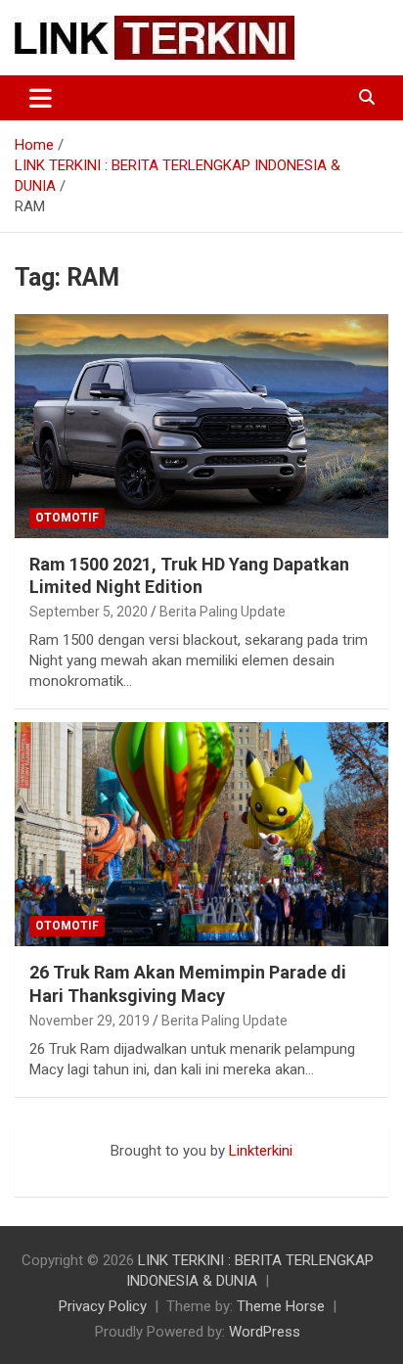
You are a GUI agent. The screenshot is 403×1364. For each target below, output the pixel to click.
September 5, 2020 (88, 611)
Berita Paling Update (222, 611)
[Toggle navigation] (41, 97)
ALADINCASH (73, 1171)
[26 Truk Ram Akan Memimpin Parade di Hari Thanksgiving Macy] (201, 834)
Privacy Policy (103, 1306)
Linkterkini (260, 1150)
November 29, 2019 (89, 1020)
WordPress (264, 1332)
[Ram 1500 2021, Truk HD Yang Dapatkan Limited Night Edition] (201, 426)
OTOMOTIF (67, 517)
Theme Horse (281, 1306)
